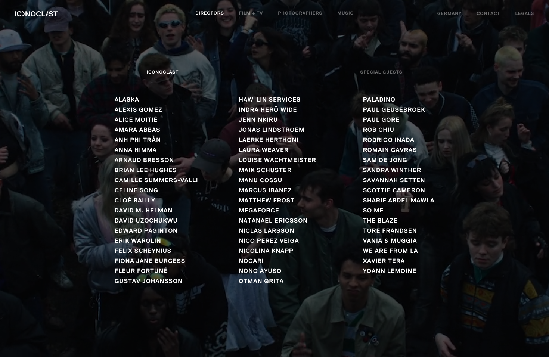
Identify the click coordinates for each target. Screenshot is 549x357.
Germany (449, 14)
